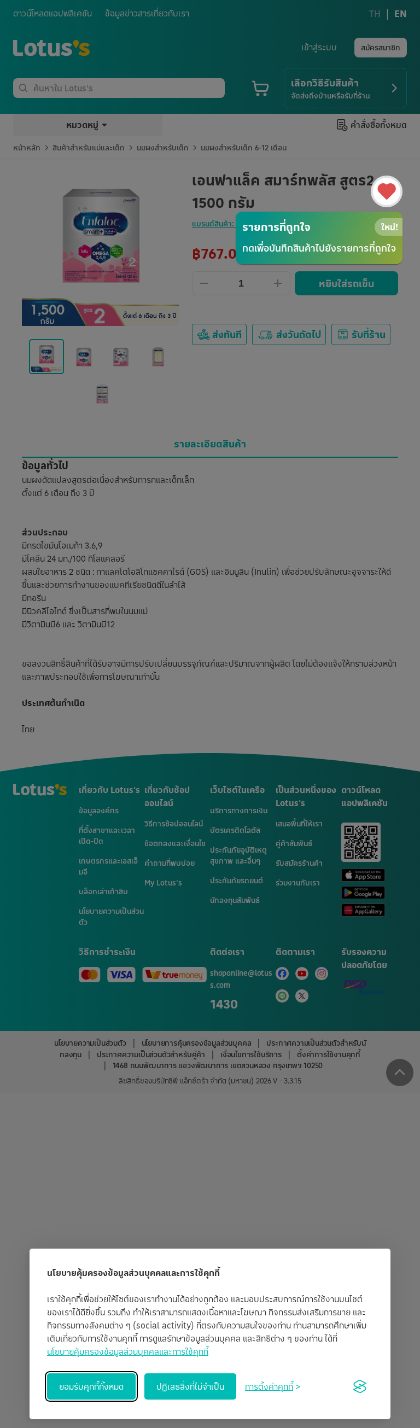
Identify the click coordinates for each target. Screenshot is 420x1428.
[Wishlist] (386, 191)
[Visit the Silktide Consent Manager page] (360, 1386)
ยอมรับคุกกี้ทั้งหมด (91, 1386)
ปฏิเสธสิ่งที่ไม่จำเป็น (190, 1386)
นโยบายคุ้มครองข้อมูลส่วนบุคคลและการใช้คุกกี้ (127, 1351)
